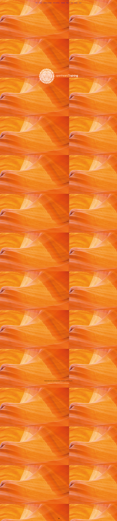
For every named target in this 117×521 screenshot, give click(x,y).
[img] (58, 82)
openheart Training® (48, 2)
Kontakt (75, 2)
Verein (80, 2)
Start (36, 2)
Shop (67, 2)
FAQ (72, 2)
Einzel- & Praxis (56, 2)
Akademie (63, 2)
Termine (40, 2)
